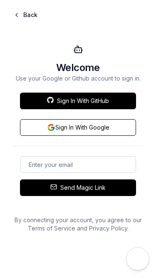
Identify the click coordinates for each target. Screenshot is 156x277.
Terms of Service (51, 228)
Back (30, 14)
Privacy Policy (108, 228)
